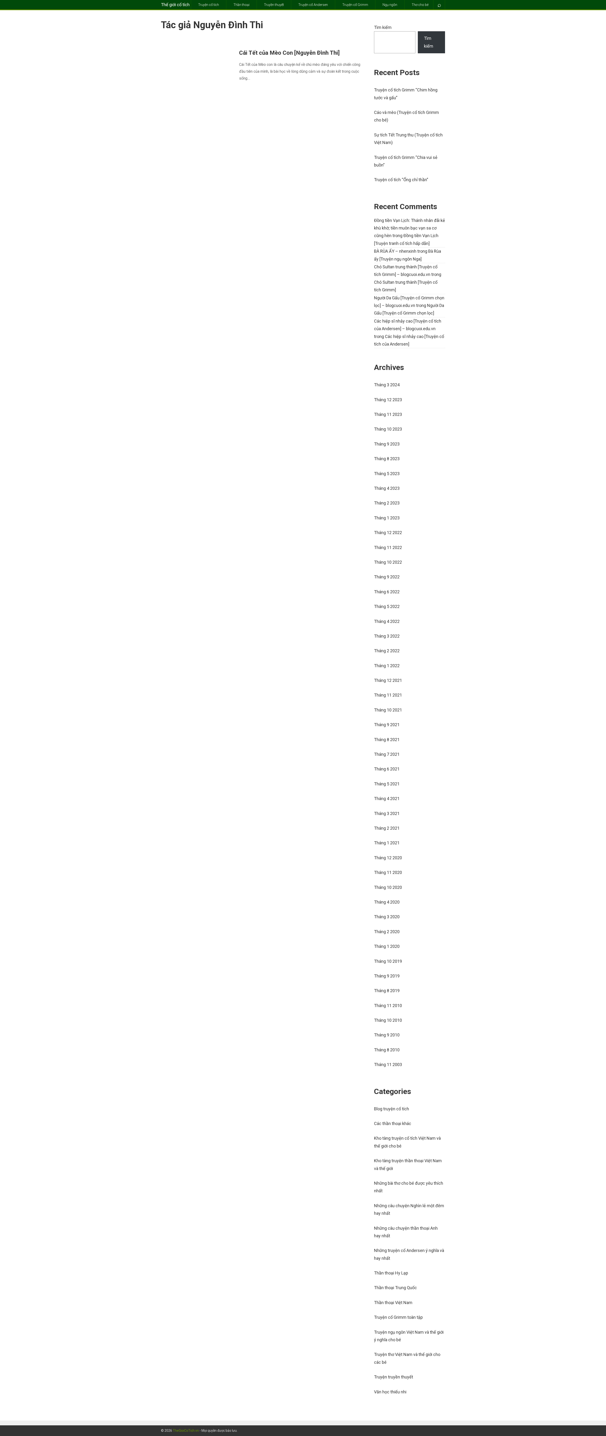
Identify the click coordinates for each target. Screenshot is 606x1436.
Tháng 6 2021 (387, 768)
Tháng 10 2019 (388, 961)
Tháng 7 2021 (387, 754)
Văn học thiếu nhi (390, 1391)
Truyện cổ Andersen (313, 5)
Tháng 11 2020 (388, 872)
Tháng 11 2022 (388, 547)
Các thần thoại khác (392, 1123)
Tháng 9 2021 (387, 724)
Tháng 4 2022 (387, 621)
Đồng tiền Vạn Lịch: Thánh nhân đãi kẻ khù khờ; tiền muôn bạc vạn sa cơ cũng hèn (409, 228)
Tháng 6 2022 (387, 591)
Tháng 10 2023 (388, 429)
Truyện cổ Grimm (355, 5)
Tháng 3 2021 (387, 813)
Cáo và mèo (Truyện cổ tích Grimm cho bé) (406, 116)
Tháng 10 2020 (388, 887)
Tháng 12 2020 (388, 857)
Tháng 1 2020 (387, 946)
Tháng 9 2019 (387, 975)
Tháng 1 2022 (387, 665)
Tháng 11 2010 (388, 1005)
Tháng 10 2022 (388, 562)
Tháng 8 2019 (387, 990)
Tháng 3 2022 (387, 636)
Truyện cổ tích (208, 5)
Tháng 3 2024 (387, 384)
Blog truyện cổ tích (391, 1108)
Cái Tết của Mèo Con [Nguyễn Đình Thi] (289, 53)
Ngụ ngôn (390, 5)
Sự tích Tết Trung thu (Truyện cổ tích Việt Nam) (408, 138)
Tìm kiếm (383, 27)
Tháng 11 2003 (388, 1064)
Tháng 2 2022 (387, 650)
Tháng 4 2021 (387, 798)
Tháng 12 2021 (388, 680)
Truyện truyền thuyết (393, 1376)
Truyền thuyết (274, 5)
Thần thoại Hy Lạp (391, 1272)
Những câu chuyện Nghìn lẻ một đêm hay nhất (409, 1209)
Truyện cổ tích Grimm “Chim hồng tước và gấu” (405, 93)
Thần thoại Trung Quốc (395, 1287)
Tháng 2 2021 (387, 828)
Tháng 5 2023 (387, 473)
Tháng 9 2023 (387, 443)
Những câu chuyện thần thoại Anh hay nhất (406, 1232)
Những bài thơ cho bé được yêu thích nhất (408, 1187)
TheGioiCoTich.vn (186, 1430)
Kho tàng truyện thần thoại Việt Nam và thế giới (408, 1164)
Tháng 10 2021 (388, 709)
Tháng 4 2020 (387, 902)
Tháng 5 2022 (387, 606)
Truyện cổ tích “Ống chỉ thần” (401, 179)
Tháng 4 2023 (387, 488)
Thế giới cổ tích (175, 4)
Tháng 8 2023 (387, 458)
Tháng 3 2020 (387, 916)
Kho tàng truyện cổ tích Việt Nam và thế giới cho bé (407, 1142)
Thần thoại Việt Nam (393, 1302)
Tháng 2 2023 (387, 502)
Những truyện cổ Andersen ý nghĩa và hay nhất (409, 1254)
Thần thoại (241, 5)
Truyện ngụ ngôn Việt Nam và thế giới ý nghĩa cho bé (409, 1336)
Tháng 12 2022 (388, 532)
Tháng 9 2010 (387, 1034)
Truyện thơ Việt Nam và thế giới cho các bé (407, 1358)
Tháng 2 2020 (387, 931)
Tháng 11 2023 (388, 414)
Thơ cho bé (420, 5)
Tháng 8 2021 (387, 739)
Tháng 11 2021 (388, 695)
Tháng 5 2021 (387, 783)
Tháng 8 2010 (387, 1049)
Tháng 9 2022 (387, 576)
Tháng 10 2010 (388, 1020)
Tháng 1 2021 (387, 842)
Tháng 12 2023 (388, 399)
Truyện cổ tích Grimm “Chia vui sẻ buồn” (405, 161)
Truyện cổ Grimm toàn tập (398, 1317)
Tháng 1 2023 (387, 517)
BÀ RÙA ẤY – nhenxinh (395, 251)
